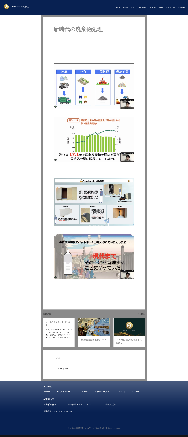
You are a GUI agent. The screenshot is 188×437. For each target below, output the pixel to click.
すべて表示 (141, 314)
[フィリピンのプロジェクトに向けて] (129, 327)
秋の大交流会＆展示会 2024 (93, 339)
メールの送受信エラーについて (58, 323)
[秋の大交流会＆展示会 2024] (94, 327)
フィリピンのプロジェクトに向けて (129, 341)
